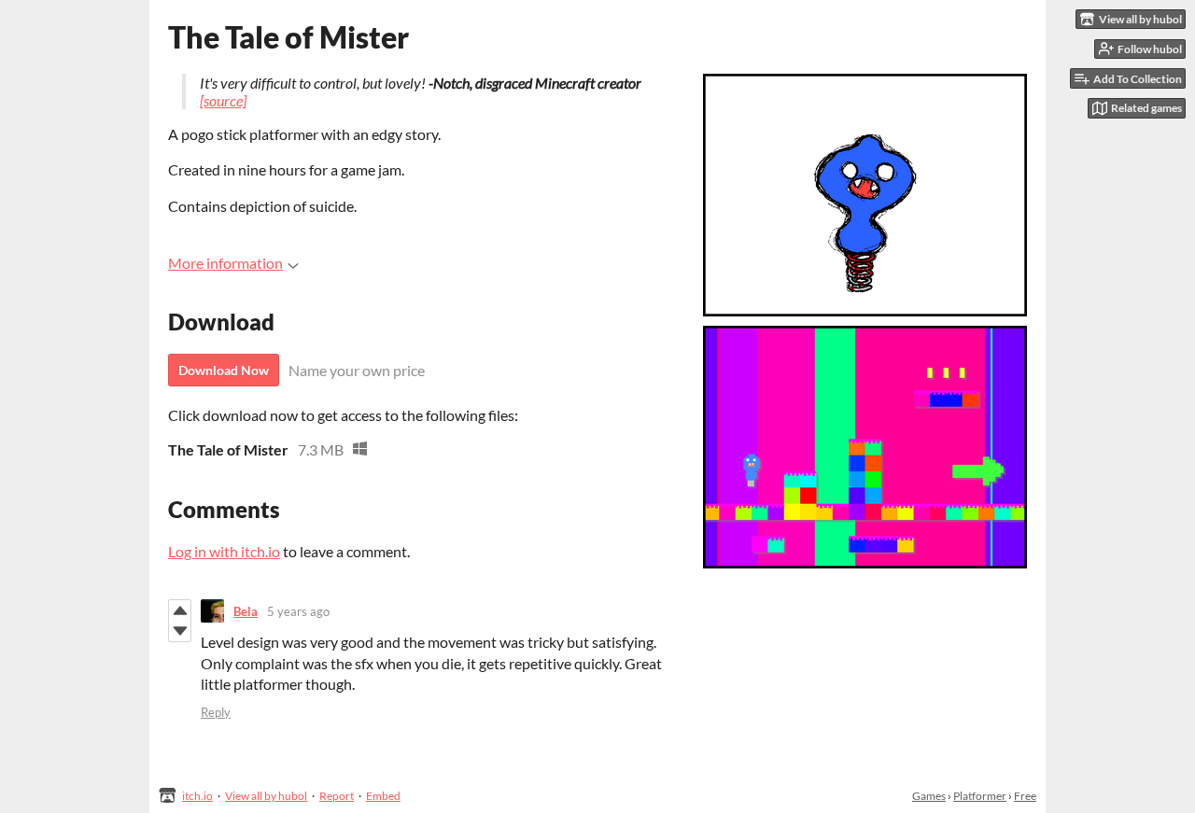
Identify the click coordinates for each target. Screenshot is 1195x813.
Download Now (223, 370)
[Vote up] (179, 610)
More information (225, 263)
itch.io (197, 796)
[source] (223, 100)
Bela (245, 611)
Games (929, 796)
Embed (383, 796)
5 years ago (298, 611)
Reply (216, 712)
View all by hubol (266, 796)
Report (336, 796)
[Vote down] (179, 631)
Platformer (979, 796)
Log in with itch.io (224, 551)
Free (1025, 796)
